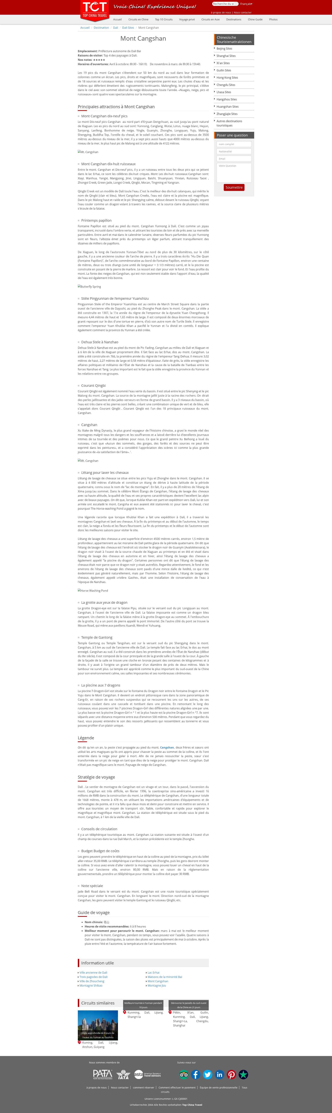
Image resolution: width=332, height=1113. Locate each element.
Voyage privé (187, 19)
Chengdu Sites (226, 85)
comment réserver (143, 1087)
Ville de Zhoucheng (92, 981)
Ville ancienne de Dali (93, 972)
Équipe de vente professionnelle (218, 1087)
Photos (273, 19)
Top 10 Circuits (164, 19)
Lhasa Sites (224, 92)
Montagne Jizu (157, 985)
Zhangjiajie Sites (227, 114)
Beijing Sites (224, 48)
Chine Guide (255, 19)
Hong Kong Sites (227, 77)
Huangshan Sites (228, 106)
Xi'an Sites (223, 63)
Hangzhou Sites (227, 99)
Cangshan (167, 747)
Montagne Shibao (91, 985)
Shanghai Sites (226, 56)
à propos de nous (96, 1087)
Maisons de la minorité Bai (165, 977)
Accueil (117, 19)
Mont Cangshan (158, 981)
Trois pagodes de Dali (94, 977)
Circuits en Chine (138, 19)
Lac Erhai (153, 972)
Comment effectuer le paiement (177, 1087)
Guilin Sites (224, 70)
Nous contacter (120, 1087)
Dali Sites (128, 28)
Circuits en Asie (210, 19)
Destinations (233, 19)
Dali (115, 28)
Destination (101, 28)
